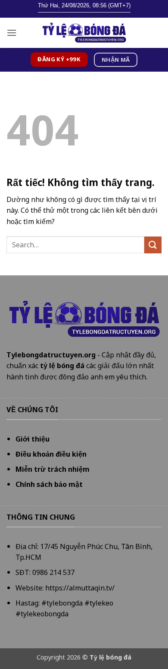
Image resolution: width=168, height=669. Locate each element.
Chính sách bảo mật (49, 484)
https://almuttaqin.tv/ (80, 587)
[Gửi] (153, 245)
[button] (11, 32)
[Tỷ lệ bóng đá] (84, 32)
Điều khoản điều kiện (51, 454)
